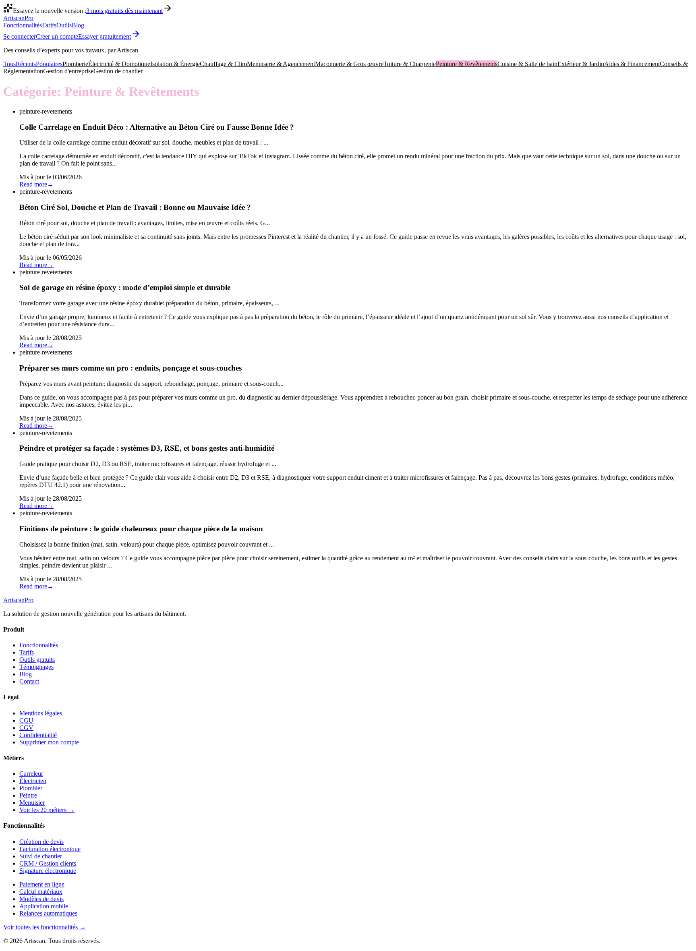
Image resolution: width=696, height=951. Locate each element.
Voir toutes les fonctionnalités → (44, 927)
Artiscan (18, 18)
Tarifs (49, 25)
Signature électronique (47, 870)
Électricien (32, 780)
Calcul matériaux (40, 891)
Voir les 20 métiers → (47, 809)
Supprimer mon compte (49, 742)
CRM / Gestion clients (47, 863)
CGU (26, 720)
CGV (26, 727)
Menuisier (32, 802)
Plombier (30, 788)
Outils (64, 25)
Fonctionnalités (22, 25)
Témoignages (36, 666)
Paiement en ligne (41, 884)
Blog (78, 25)
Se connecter (19, 36)
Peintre (28, 795)
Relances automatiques (48, 913)
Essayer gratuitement (104, 36)
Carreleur (31, 773)
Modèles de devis (41, 898)
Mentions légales (40, 713)
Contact (29, 681)
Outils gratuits (37, 659)
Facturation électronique (50, 848)
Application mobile (43, 906)
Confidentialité (38, 734)
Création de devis (41, 841)
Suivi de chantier (40, 856)
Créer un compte (57, 36)
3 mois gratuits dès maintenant (124, 10)
